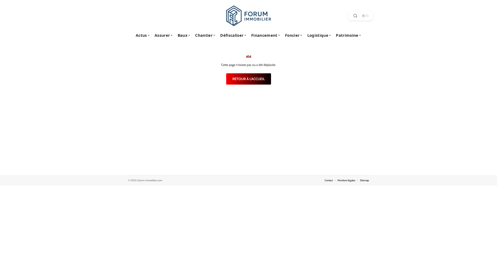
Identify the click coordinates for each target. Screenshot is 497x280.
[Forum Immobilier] (248, 15)
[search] (355, 16)
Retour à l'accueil (248, 79)
